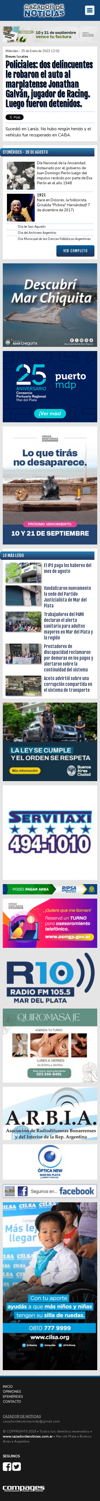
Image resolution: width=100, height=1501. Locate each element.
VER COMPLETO (75, 251)
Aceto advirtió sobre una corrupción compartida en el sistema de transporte (68, 684)
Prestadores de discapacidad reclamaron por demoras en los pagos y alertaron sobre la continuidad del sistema (68, 658)
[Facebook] (7, 1469)
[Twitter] (16, 1469)
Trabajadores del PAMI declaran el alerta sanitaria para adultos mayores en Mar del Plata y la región (68, 626)
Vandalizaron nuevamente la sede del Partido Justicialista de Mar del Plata (67, 597)
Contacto (12, 1401)
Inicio (8, 1386)
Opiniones (12, 1391)
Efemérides (13, 1396)
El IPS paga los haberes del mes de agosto (67, 568)
